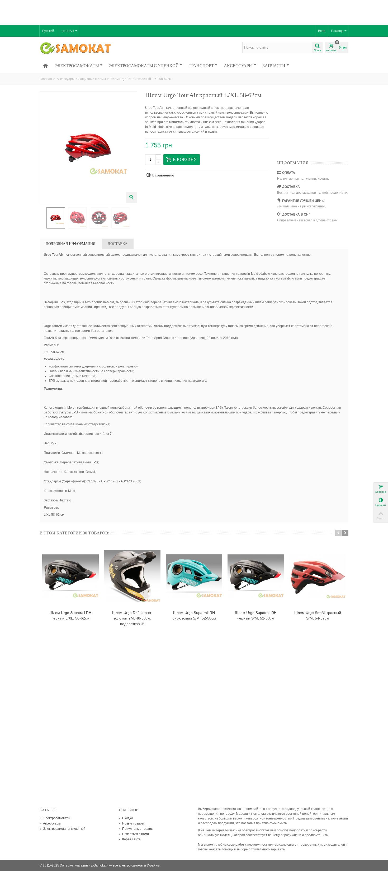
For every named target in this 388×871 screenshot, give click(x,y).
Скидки (126, 818)
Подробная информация (70, 244)
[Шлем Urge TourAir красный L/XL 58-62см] (55, 218)
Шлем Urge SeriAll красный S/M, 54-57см (317, 615)
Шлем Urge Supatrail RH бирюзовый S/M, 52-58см (194, 615)
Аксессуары (238, 65)
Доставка (117, 244)
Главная (46, 79)
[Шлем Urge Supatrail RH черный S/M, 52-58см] (256, 576)
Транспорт (201, 65)
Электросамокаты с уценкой (144, 65)
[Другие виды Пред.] (42, 218)
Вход (321, 31)
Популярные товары (136, 829)
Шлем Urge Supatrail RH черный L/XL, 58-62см (70, 615)
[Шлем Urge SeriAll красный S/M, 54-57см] (317, 576)
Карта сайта (130, 839)
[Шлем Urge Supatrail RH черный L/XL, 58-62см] (70, 576)
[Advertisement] (194, 12)
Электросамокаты (77, 65)
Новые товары (131, 823)
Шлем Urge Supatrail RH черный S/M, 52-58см (256, 615)
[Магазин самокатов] (76, 48)
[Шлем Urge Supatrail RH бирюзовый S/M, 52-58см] (194, 576)
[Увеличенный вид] (131, 197)
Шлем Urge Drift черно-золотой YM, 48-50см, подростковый (132, 618)
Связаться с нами (134, 834)
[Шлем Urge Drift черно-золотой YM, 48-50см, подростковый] (132, 576)
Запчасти (274, 65)
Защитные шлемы (92, 79)
